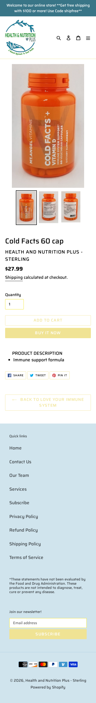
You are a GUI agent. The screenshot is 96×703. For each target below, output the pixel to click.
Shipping (14, 277)
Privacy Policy (23, 516)
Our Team (19, 475)
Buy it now (48, 333)
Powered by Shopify (48, 687)
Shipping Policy (25, 543)
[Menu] (88, 37)
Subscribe (19, 502)
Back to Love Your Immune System (51, 402)
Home (15, 447)
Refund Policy (23, 529)
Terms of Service (26, 557)
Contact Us (20, 461)
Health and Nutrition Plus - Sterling (55, 680)
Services (18, 489)
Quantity (13, 295)
